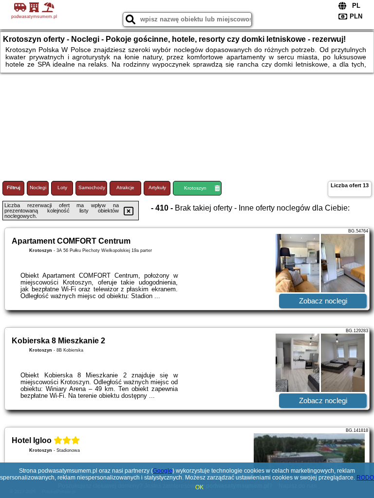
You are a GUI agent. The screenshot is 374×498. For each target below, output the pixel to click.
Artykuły (157, 187)
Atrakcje (125, 187)
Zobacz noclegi (323, 301)
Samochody (91, 187)
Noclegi (38, 187)
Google (162, 470)
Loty (62, 187)
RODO (365, 477)
